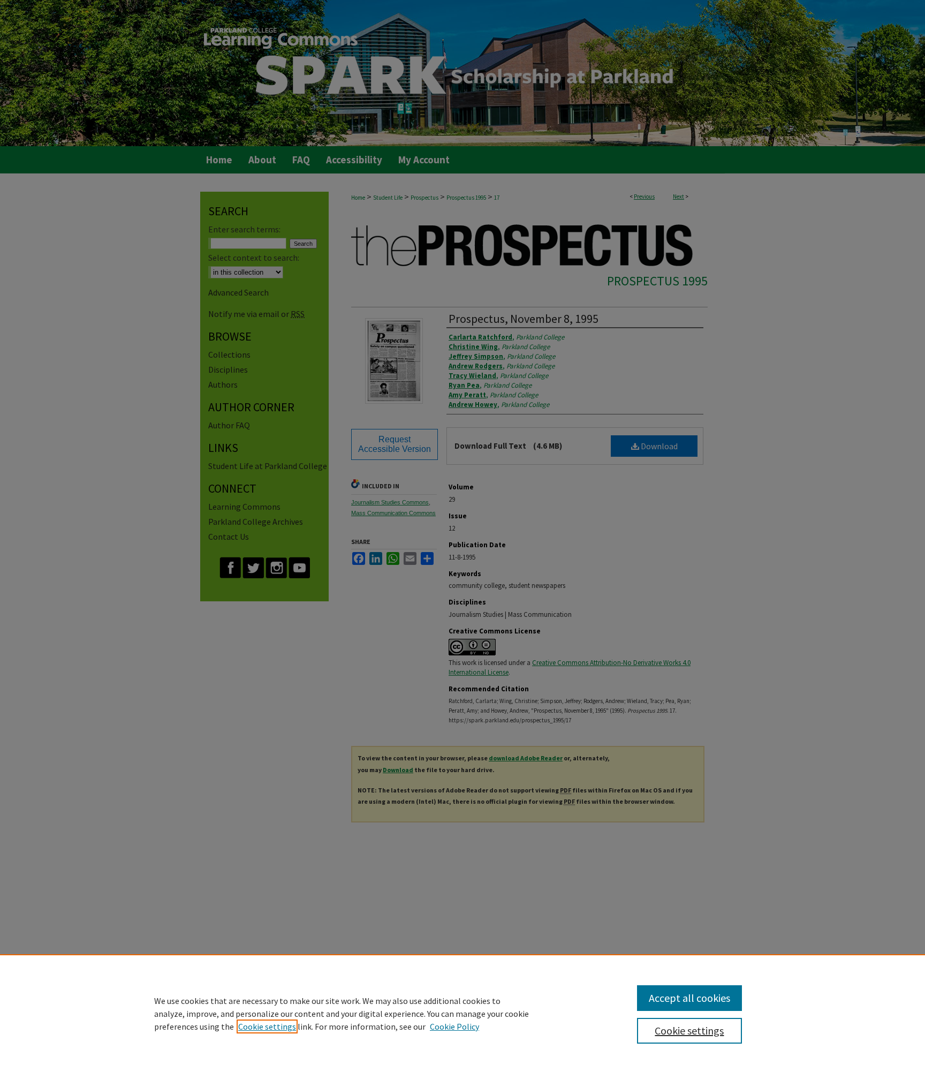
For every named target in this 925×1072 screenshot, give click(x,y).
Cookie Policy (454, 1026)
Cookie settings (267, 1026)
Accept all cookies (689, 998)
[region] (462, 1013)
